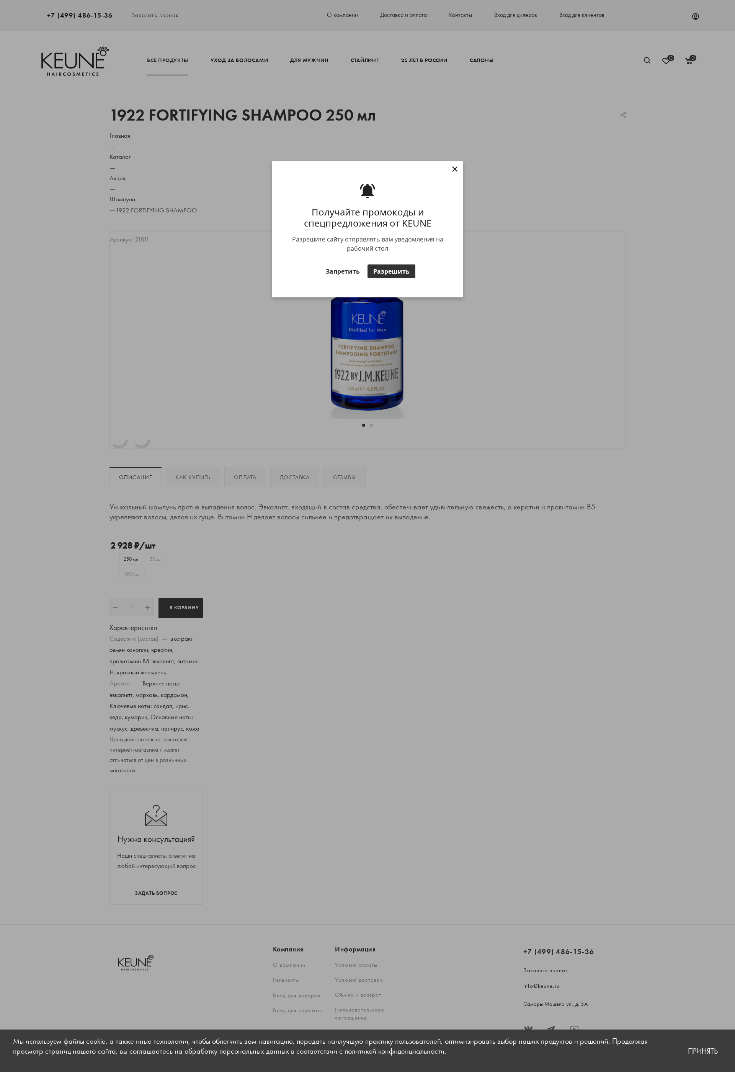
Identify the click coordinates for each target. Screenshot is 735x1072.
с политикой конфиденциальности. (392, 1051)
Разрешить (391, 271)
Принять (703, 1051)
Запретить (343, 271)
